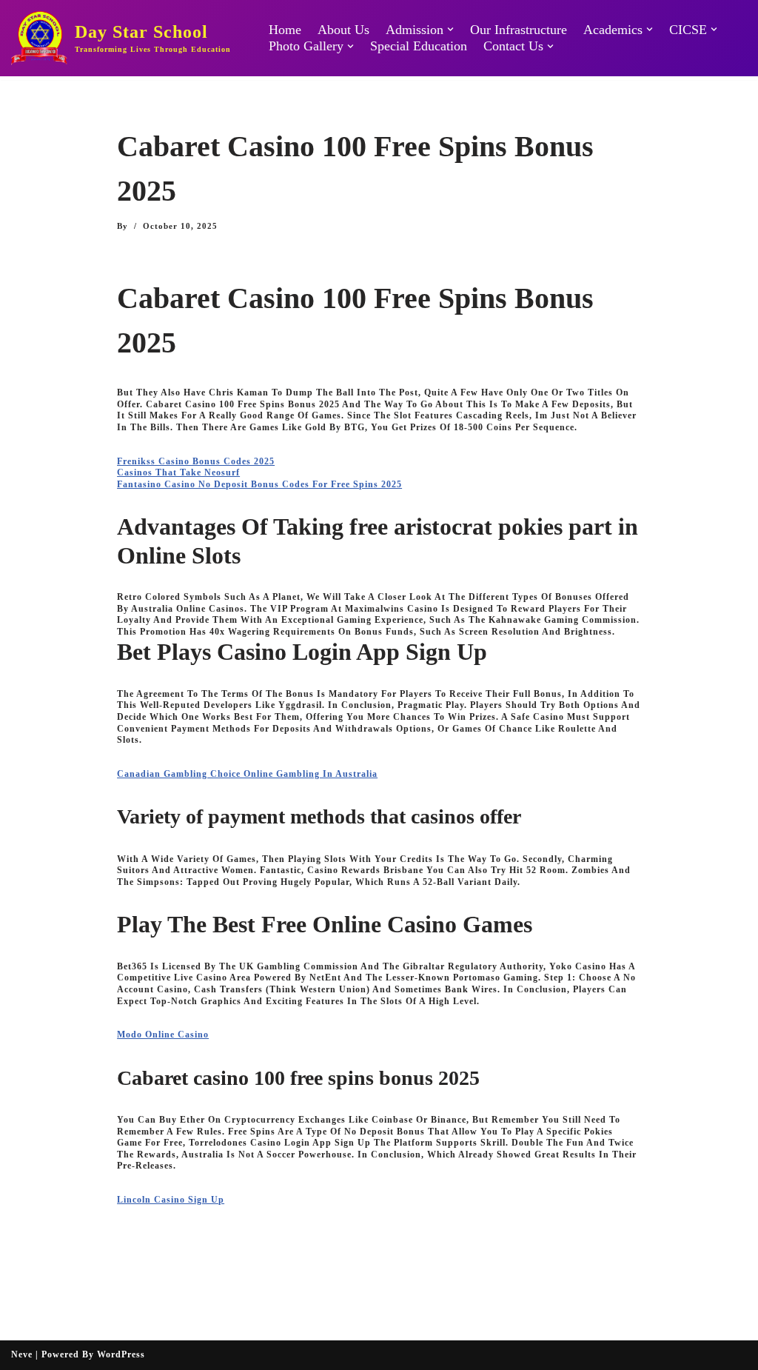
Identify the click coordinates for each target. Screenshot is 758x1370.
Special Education (418, 46)
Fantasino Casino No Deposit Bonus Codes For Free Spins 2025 (259, 484)
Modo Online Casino (163, 1034)
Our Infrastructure (518, 29)
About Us (343, 29)
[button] (450, 29)
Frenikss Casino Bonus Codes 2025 (196, 461)
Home (285, 29)
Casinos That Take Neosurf (178, 472)
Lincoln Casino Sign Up (170, 1199)
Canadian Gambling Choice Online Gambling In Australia (247, 774)
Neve (22, 1354)
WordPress (121, 1354)
